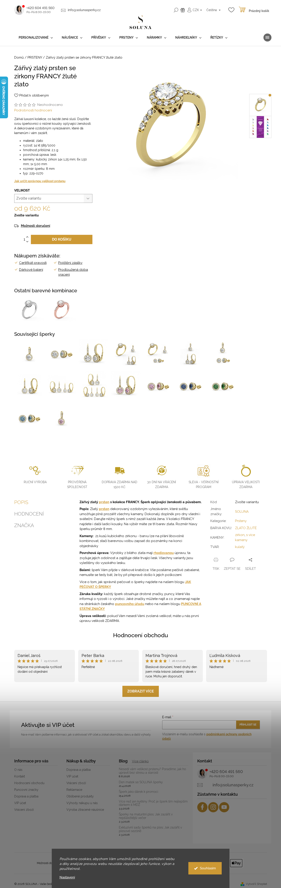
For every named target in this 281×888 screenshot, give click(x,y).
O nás (18, 769)
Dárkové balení (31, 270)
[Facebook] (202, 807)
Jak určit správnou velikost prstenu (40, 181)
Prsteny (241, 521)
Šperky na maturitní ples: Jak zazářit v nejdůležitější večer (146, 816)
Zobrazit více (140, 691)
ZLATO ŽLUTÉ (246, 528)
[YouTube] (224, 807)
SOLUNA (242, 512)
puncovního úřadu (129, 604)
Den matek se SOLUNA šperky (141, 782)
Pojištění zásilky (70, 263)
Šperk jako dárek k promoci (138, 791)
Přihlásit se (247, 724)
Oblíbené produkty (80, 796)
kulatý (240, 547)
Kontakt (19, 776)
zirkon (240, 535)
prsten (104, 502)
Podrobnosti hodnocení (33, 110)
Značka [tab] (24, 525)
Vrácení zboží (24, 809)
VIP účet (20, 803)
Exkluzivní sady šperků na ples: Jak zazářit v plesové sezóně (150, 829)
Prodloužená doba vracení (73, 272)
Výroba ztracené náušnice (85, 809)
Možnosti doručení (35, 225)
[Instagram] (213, 807)
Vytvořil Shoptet (256, 884)
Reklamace (74, 789)
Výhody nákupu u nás (82, 803)
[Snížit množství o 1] (27, 241)
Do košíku (61, 239)
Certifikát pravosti (33, 263)
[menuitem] (35, 38)
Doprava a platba (26, 796)
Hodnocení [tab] (29, 513)
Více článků (140, 761)
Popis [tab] (21, 502)
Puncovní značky (26, 789)
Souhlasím (208, 868)
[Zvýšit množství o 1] (27, 237)
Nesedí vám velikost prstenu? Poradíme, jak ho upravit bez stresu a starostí (152, 770)
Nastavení (67, 877)
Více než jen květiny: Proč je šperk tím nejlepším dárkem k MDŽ (153, 803)
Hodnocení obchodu (140, 635)
